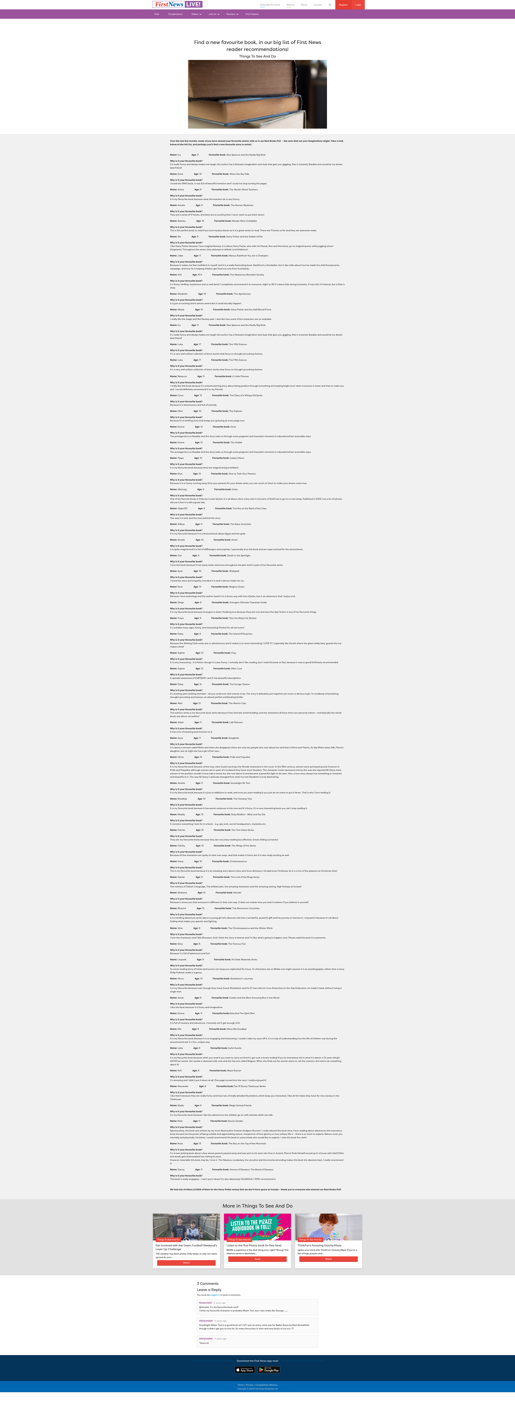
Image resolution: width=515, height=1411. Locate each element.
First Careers (252, 14)
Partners (231, 14)
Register (343, 4)
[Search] (330, 4)
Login (358, 4)
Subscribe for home (270, 4)
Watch (186, 1262)
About (304, 4)
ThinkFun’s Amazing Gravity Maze (319, 1245)
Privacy (249, 1384)
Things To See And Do (168, 1239)
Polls (156, 14)
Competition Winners (266, 1384)
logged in (215, 1294)
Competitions (175, 14)
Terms (241, 1384)
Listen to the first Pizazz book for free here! (254, 1245)
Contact (318, 4)
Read (257, 1258)
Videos (195, 14)
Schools (290, 4)
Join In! (212, 14)
